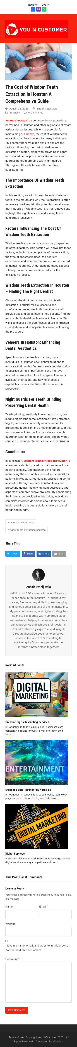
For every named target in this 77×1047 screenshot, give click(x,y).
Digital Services (15, 853)
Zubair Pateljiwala (47, 108)
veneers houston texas (21, 522)
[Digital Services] (36, 826)
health (30, 134)
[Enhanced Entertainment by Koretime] (36, 762)
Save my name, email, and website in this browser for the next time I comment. (37, 948)
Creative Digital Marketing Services (27, 722)
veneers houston (16, 120)
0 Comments (35, 112)
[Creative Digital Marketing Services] (36, 694)
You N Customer (47, 1037)
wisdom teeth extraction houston (27, 529)
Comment (12, 959)
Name (9, 906)
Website (10, 924)
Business (14, 112)
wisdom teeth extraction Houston (45, 460)
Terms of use (16, 1037)
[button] (12, 554)
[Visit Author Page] (38, 574)
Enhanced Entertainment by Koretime (28, 790)
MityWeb (58, 1041)
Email (43, 906)
